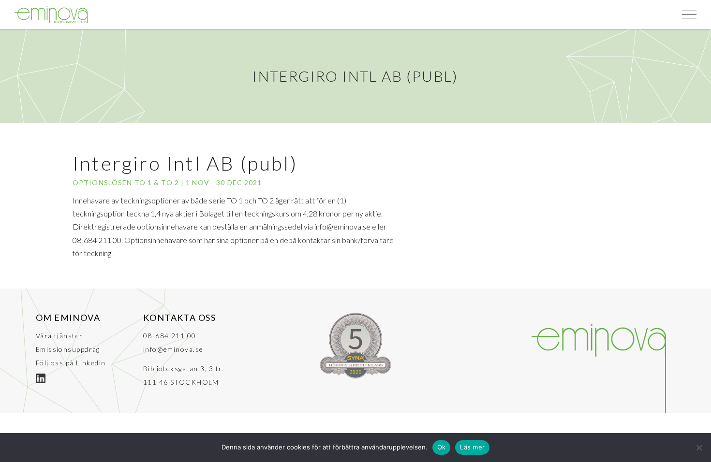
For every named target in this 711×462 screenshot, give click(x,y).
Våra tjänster (59, 336)
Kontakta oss (179, 317)
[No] (699, 447)
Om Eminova (68, 317)
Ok (441, 447)
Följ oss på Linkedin (71, 363)
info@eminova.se (173, 349)
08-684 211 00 (169, 336)
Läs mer (472, 447)
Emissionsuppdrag (68, 349)
